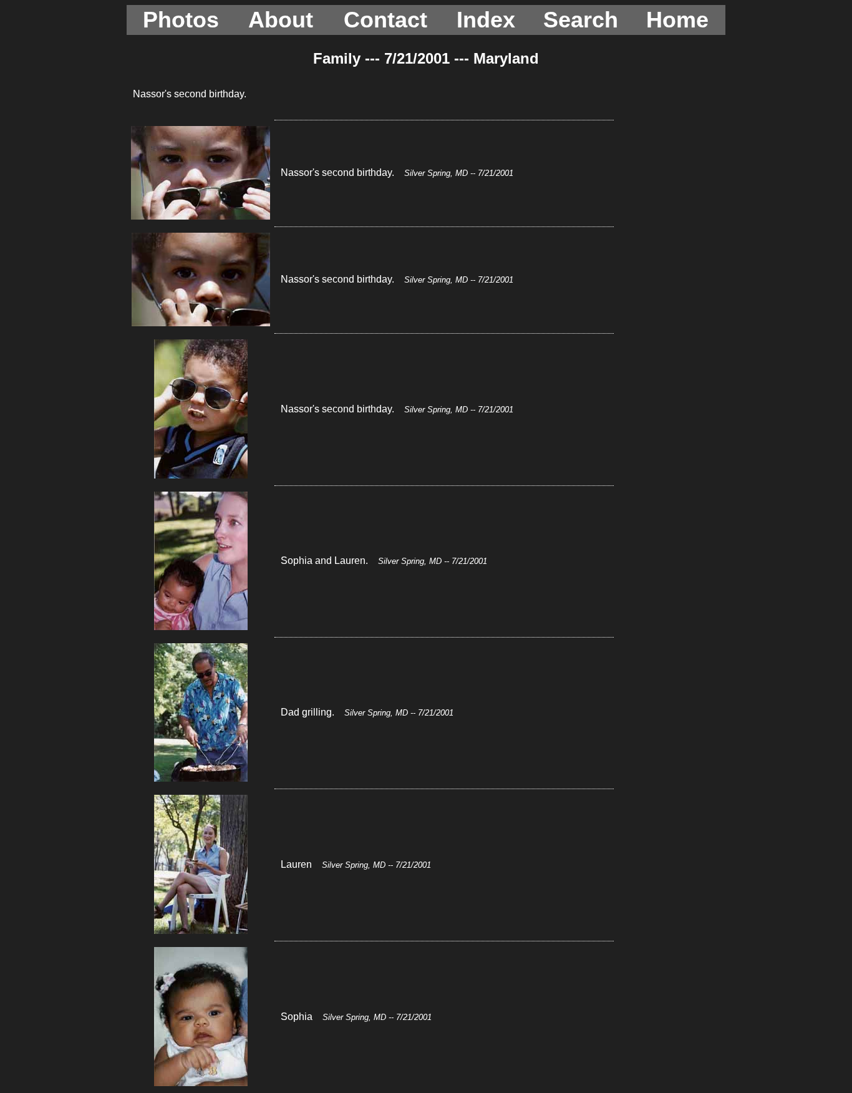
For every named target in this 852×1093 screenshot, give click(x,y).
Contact (385, 19)
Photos (181, 19)
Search (580, 19)
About (280, 19)
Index (486, 19)
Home (677, 19)
